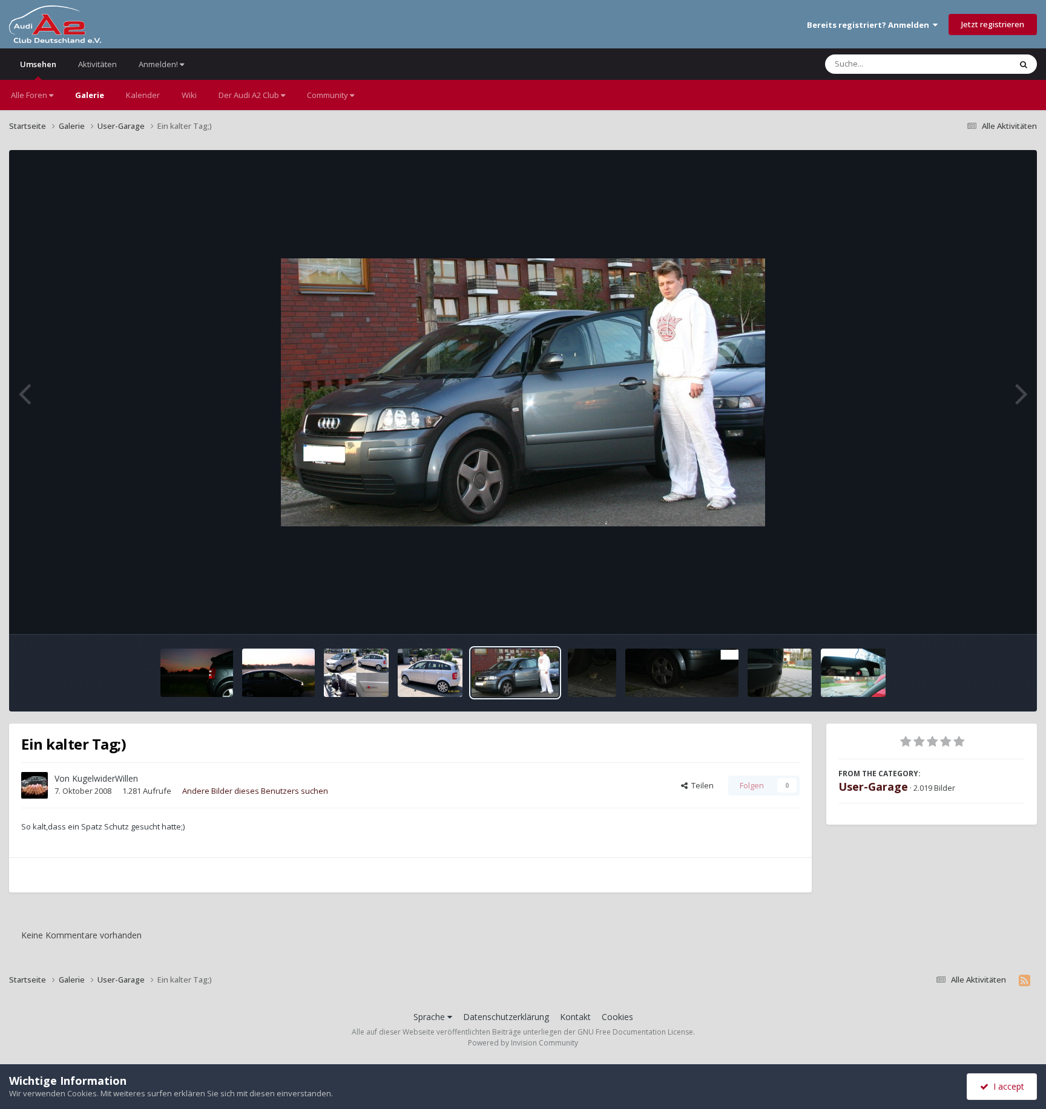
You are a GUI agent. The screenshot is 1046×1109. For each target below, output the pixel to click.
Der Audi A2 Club (250, 95)
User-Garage (873, 786)
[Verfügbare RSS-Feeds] (1024, 980)
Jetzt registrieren (992, 24)
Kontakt (575, 1016)
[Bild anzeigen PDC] (780, 673)
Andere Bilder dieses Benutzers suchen (255, 790)
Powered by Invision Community (523, 1043)
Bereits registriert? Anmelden (870, 24)
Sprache (430, 1016)
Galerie (89, 95)
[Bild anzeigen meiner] (430, 673)
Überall (981, 64)
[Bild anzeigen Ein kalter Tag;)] (515, 673)
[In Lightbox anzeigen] (523, 392)
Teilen (701, 785)
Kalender (143, 95)
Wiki (189, 95)
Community (328, 95)
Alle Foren (30, 95)
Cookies (617, 1016)
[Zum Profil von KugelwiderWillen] (34, 785)
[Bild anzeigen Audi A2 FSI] (356, 673)
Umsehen (38, 64)
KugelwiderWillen (105, 778)
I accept (1006, 1086)
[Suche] (1023, 64)
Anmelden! (159, 64)
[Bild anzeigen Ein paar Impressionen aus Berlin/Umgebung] (196, 673)
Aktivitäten (97, 64)
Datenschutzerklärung (506, 1016)
